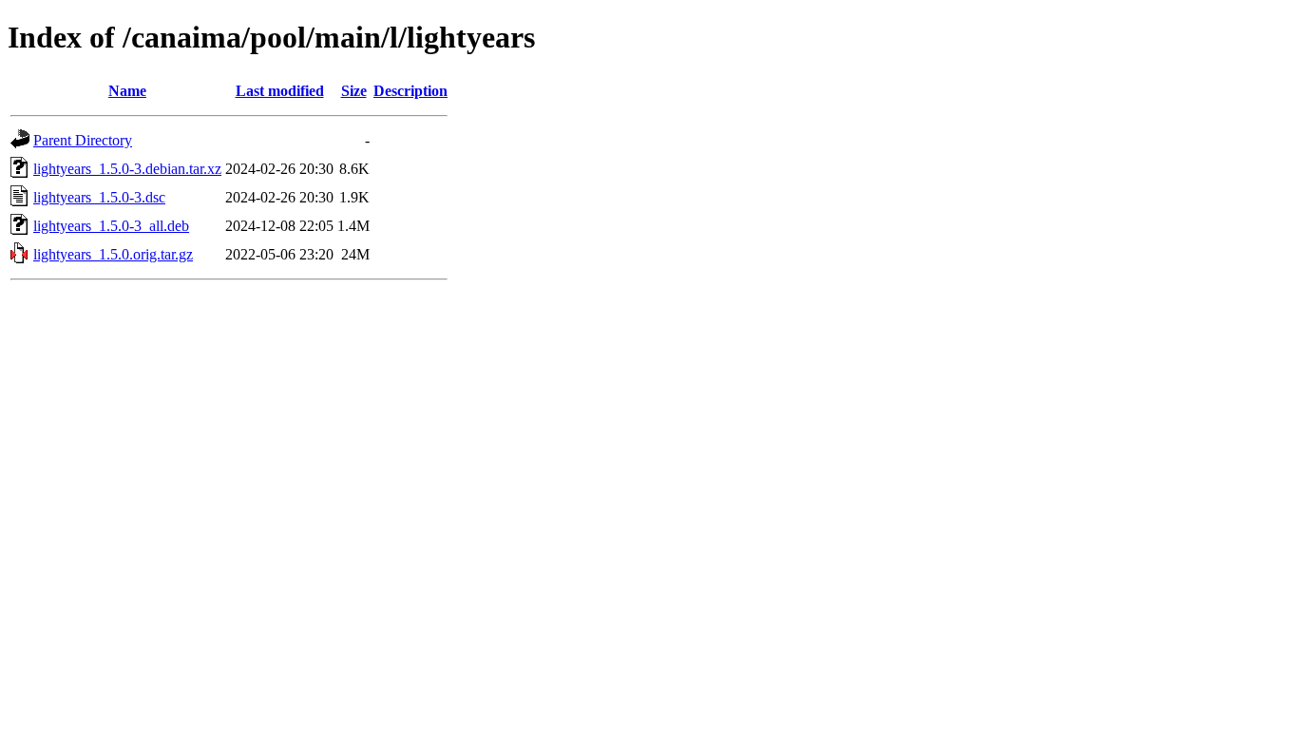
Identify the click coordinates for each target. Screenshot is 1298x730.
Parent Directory (82, 140)
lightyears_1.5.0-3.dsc (99, 197)
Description (410, 91)
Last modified (280, 91)
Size (354, 91)
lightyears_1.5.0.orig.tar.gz (113, 254)
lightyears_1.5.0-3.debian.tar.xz (127, 169)
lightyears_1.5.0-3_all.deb (111, 226)
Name (127, 91)
